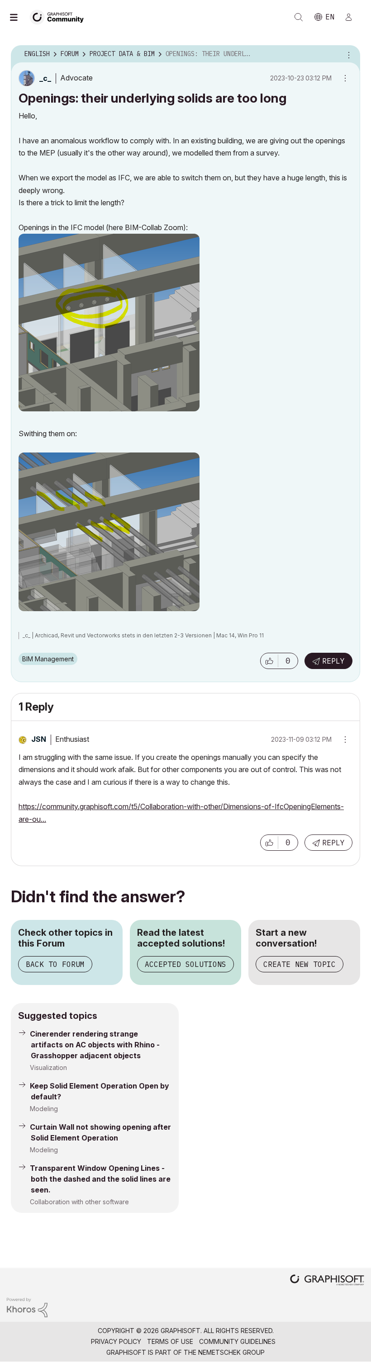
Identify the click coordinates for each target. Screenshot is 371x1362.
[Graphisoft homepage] (327, 1280)
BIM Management (48, 659)
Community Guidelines (237, 1341)
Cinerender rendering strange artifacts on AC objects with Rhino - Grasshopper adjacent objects (95, 1044)
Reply (333, 660)
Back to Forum (55, 964)
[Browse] (18, 17)
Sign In (352, 17)
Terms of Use (170, 1341)
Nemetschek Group (231, 1352)
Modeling (44, 1108)
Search (298, 17)
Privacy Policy (116, 1341)
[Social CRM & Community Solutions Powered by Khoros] (27, 1306)
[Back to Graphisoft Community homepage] (59, 16)
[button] (269, 661)
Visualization (48, 1067)
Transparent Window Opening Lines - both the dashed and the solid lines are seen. (100, 1179)
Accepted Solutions (185, 964)
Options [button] (347, 54)
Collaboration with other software (79, 1202)
